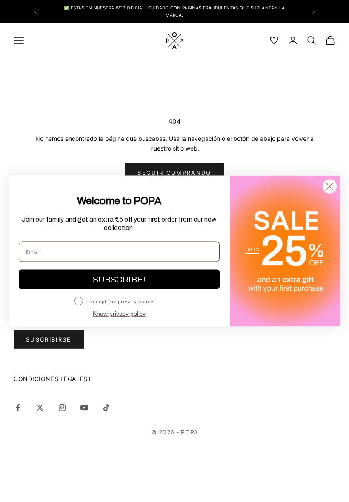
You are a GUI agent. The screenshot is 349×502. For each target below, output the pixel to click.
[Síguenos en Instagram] (62, 407)
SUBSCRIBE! (119, 279)
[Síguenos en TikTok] (106, 407)
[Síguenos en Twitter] (40, 407)
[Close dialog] (329, 186)
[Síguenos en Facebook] (18, 407)
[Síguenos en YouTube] (84, 407)
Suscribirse (49, 339)
